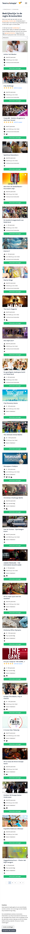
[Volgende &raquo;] (23, 882)
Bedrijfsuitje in (6, 9)
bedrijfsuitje (15, 28)
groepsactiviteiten (10, 33)
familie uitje (12, 21)
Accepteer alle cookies (9, 930)
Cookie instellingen (8, 927)
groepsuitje (5, 21)
